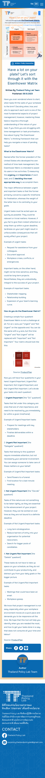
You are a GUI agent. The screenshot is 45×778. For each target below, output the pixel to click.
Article (17, 63)
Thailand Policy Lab (16, 735)
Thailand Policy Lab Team (28, 90)
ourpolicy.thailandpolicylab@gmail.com (25, 742)
